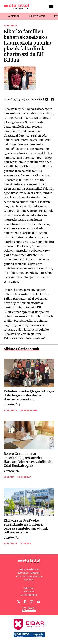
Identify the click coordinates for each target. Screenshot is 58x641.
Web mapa (28, 588)
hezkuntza (10, 25)
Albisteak (13, 16)
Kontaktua (29, 579)
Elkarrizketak (37, 16)
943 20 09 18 (36, 576)
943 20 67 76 (22, 576)
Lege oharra (28, 591)
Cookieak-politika (29, 595)
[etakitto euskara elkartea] (16, 6)
